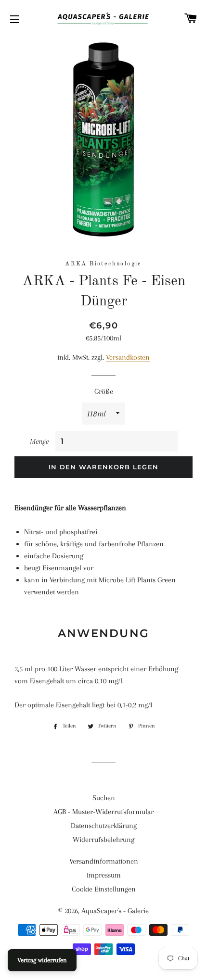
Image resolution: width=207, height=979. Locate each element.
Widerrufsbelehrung (103, 839)
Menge (39, 441)
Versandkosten (128, 357)
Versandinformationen (103, 861)
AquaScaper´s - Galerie (115, 910)
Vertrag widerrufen (42, 960)
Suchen (103, 797)
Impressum (104, 875)
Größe (103, 391)
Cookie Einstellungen (104, 889)
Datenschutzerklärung (104, 825)
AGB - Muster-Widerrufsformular (103, 811)
